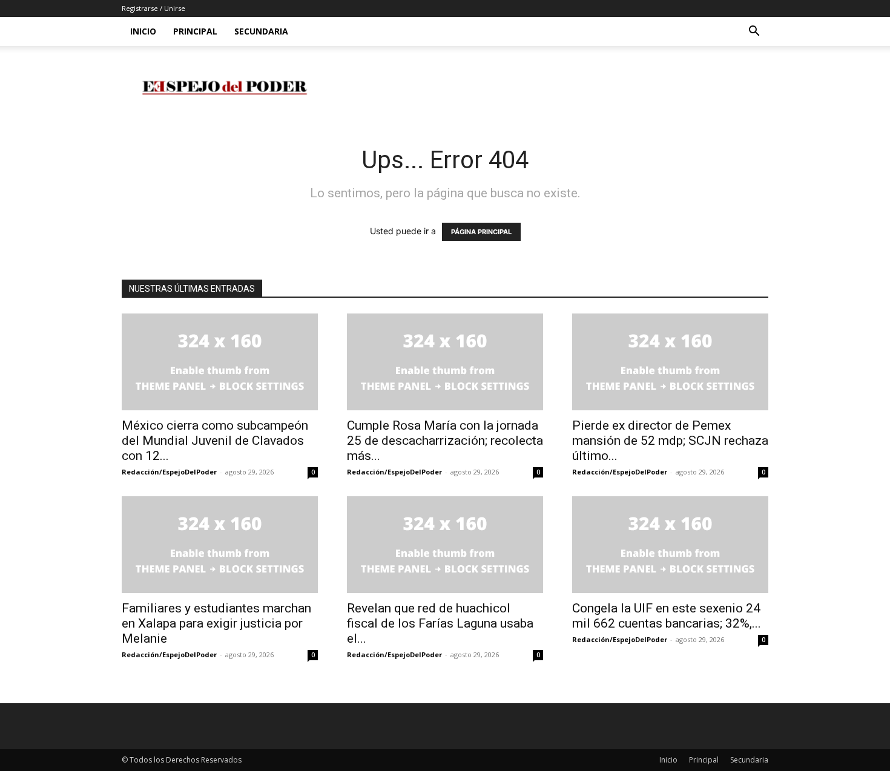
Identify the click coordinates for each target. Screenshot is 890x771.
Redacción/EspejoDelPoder (169, 471)
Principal (195, 31)
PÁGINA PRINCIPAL (481, 232)
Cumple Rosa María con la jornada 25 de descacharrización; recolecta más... (445, 440)
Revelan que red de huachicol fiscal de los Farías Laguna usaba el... (440, 623)
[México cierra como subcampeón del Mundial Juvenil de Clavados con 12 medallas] (220, 361)
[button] (753, 32)
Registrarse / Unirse (153, 8)
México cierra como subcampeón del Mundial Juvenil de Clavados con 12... (215, 440)
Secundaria (261, 31)
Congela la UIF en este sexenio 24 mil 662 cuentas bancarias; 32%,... (666, 616)
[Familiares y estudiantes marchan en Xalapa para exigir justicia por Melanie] (220, 544)
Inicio (143, 31)
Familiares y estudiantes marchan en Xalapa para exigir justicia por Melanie (216, 623)
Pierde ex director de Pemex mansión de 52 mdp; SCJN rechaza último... (670, 440)
